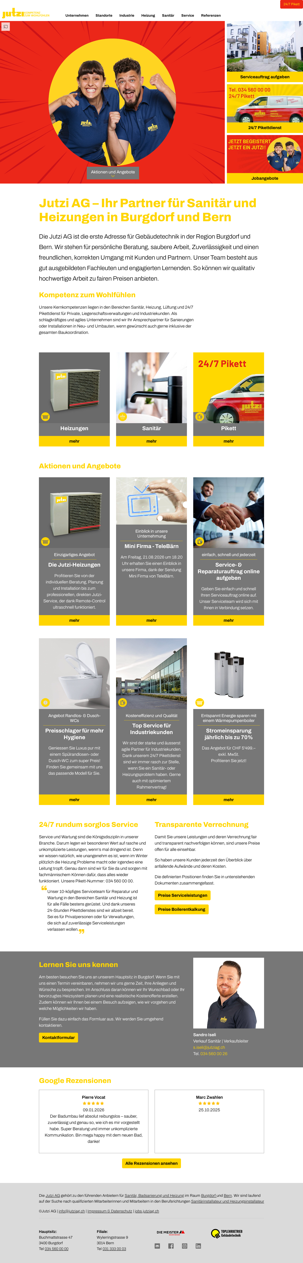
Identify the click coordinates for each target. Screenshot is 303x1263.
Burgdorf (209, 1195)
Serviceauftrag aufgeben (264, 77)
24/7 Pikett (292, 4)
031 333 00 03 (114, 1249)
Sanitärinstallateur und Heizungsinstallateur (227, 1201)
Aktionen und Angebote (113, 172)
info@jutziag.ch (72, 1211)
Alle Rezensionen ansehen (151, 1163)
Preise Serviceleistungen (182, 895)
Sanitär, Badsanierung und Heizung (154, 1195)
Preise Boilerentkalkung (181, 909)
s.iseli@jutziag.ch (209, 1047)
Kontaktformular (58, 1037)
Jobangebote (264, 178)
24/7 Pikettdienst (264, 127)
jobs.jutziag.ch (147, 1211)
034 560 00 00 (56, 1249)
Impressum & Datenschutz (109, 1211)
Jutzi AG (53, 1195)
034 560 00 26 (213, 1053)
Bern (228, 1195)
